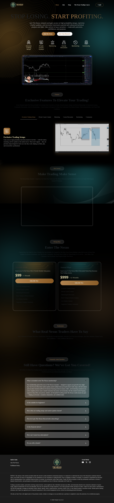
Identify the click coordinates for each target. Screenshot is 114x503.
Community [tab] (89, 117)
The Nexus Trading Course (82, 5)
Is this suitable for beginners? (36, 402)
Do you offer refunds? (33, 443)
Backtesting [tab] (79, 117)
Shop (69, 5)
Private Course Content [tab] (45, 117)
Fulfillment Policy (15, 465)
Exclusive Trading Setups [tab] (28, 117)
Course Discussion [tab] (68, 117)
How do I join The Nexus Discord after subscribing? (43, 419)
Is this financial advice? (34, 427)
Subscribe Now (34, 281)
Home (57, 5)
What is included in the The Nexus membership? (42, 381)
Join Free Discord (64, 34)
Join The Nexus (48, 34)
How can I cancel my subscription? (37, 435)
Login (99, 5)
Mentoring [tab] (57, 117)
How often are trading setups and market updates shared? (44, 411)
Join (63, 5)
